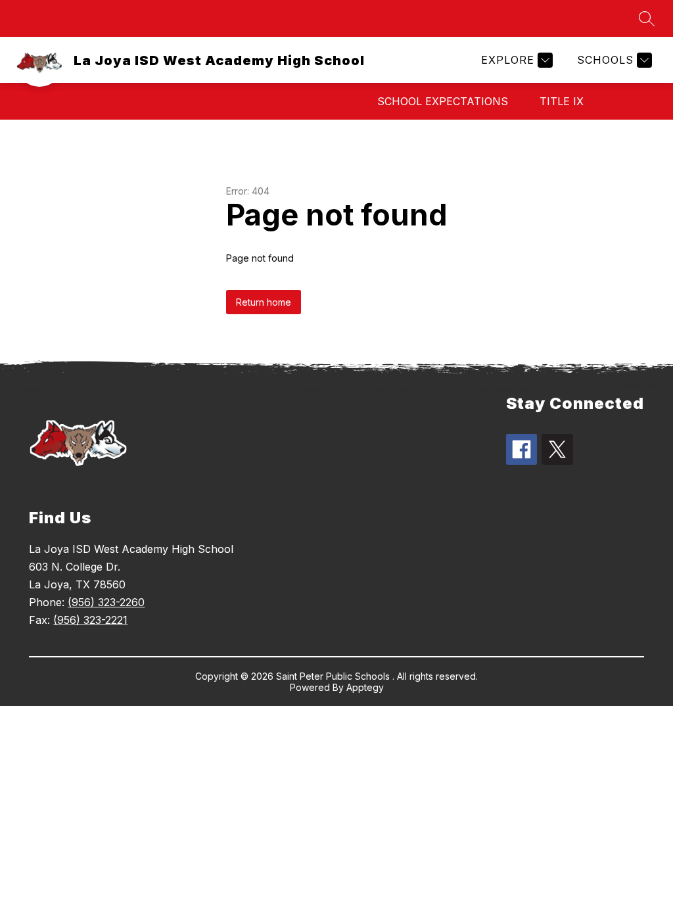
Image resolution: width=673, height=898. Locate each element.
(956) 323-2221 (90, 619)
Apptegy (365, 687)
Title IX (562, 101)
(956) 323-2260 (106, 602)
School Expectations (442, 101)
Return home (263, 302)
